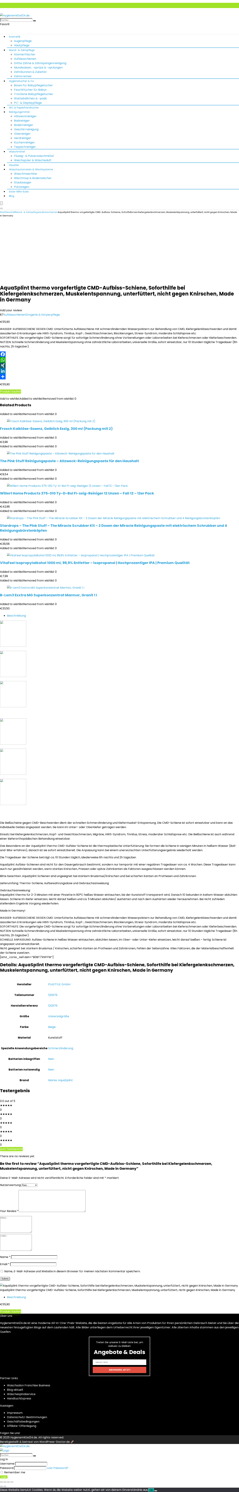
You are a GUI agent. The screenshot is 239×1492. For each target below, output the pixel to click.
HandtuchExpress (19, 1398)
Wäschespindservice (21, 1394)
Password (6, 1468)
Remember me (14, 1472)
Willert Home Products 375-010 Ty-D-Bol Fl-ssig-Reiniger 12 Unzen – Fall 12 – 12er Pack (77, 493)
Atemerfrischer (24, 54)
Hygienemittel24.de (23, 1437)
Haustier (14, 165)
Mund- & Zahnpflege (22, 50)
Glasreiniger (22, 134)
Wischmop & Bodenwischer (33, 178)
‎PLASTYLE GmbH (59, 984)
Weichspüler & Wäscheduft (32, 160)
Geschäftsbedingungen (23, 1422)
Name (5, 1257)
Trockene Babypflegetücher (33, 94)
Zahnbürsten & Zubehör (30, 72)
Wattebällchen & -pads (30, 98)
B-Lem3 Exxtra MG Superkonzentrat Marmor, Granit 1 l (48, 595)
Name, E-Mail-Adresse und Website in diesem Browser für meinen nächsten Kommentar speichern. (72, 1271)
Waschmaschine (25, 174)
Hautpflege (21, 45)
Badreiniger (22, 121)
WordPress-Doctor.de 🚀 (56, 1442)
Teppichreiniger (25, 147)
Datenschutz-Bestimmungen (27, 1417)
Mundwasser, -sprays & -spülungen (38, 67)
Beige (52, 1027)
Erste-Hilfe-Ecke (19, 191)
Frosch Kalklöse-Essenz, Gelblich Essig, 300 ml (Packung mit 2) (56, 428)
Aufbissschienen (25, 59)
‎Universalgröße (58, 1016)
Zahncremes (22, 76)
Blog (11, 196)
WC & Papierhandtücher (24, 107)
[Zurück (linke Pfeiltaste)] (1, 1486)
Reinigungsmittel (19, 112)
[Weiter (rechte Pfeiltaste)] (4, 1486)
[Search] (1, 208)
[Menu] (1, 203)
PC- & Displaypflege (28, 103)
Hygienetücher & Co (21, 81)
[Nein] (155, 1490)
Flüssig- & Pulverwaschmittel (34, 156)
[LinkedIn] (119, 371)
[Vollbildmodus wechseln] (4, 1482)
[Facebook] (119, 354)
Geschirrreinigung (26, 129)
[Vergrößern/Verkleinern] (1, 1482)
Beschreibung (16, 616)
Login (3, 1477)
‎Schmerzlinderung (60, 1048)
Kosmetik (14, 36)
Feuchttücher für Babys (30, 90)
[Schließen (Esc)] (11, 1482)
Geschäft (10, 212)
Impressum (15, 1413)
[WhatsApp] (119, 360)
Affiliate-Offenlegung (21, 1426)
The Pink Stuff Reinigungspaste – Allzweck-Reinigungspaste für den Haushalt (69, 460)
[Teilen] (119, 376)
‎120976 (52, 995)
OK (151, 1490)
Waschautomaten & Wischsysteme (31, 169)
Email (4, 1264)
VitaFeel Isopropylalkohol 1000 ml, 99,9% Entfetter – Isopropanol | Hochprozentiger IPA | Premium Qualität (95, 562)
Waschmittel (17, 151)
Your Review (9, 1211)
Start (2, 212)
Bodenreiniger (23, 125)
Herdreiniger (22, 138)
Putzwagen (21, 187)
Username (7, 1464)
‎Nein (51, 1059)
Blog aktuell (15, 1390)
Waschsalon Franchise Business (28, 1385)
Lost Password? (57, 1468)
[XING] (119, 365)
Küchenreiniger (24, 142)
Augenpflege (23, 41)
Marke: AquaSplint (60, 1080)
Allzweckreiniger (25, 116)
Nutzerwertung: (10, 1185)
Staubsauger (22, 182)
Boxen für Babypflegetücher (33, 85)
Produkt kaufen (10, 392)
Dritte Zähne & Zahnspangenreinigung (40, 63)
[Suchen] (34, 20)
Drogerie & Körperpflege (43, 315)
